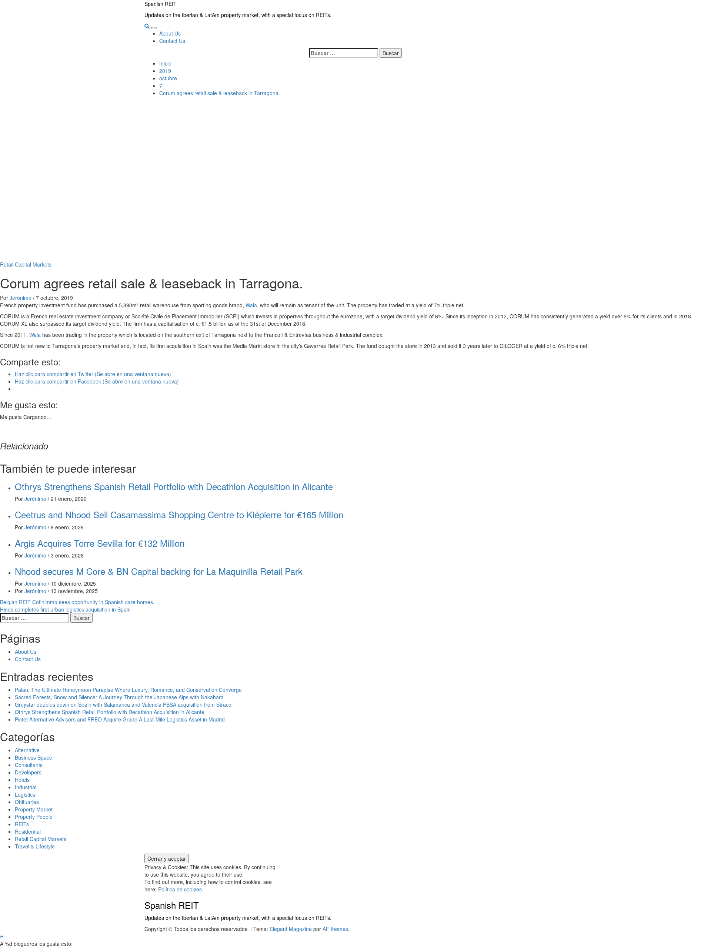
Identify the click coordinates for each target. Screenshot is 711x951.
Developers (28, 772)
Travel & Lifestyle (35, 846)
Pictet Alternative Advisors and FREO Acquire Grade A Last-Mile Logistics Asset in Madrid (120, 719)
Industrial (25, 787)
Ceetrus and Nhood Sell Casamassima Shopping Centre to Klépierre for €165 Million (179, 514)
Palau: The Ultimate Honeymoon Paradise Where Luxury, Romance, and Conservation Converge (128, 689)
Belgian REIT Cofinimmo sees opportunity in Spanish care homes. (77, 602)
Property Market (34, 809)
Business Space (33, 757)
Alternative (27, 750)
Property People (34, 816)
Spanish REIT (160, 3)
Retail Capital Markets (25, 264)
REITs (22, 824)
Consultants (29, 764)
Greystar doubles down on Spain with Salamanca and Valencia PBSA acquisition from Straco (123, 704)
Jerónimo (21, 297)
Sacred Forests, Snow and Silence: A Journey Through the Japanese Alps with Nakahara (119, 697)
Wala (251, 305)
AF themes (335, 928)
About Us (170, 33)
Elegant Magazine (291, 928)
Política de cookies (180, 889)
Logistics (25, 794)
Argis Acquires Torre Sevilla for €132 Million (99, 542)
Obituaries (27, 802)
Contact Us (172, 40)
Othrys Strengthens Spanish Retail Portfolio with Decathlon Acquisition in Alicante (174, 486)
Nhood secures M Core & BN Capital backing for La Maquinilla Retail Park (159, 571)
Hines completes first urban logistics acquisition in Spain (65, 609)
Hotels (22, 779)
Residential (28, 831)
